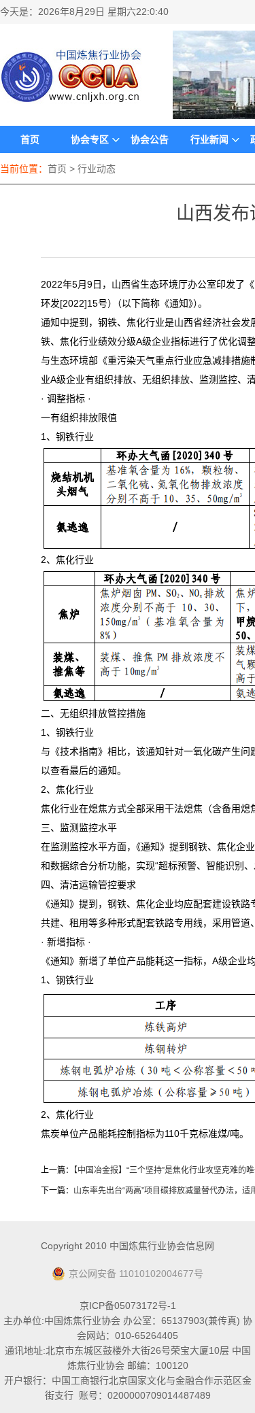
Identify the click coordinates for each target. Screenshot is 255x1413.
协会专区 (90, 139)
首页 (29, 139)
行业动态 (97, 168)
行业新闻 (209, 139)
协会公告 (150, 139)
